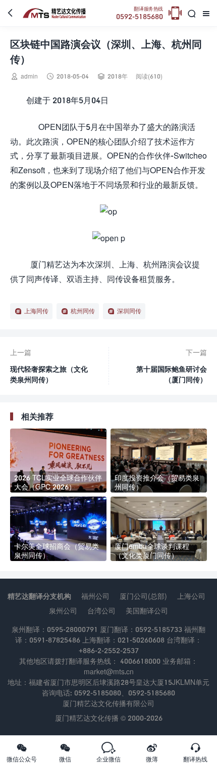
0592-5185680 (139, 13)
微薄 (152, 752)
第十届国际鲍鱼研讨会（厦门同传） (171, 374)
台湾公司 (101, 610)
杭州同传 (83, 311)
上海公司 (191, 596)
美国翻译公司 (147, 610)
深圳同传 (129, 311)
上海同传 (36, 311)
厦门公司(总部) (143, 596)
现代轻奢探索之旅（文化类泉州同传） (49, 374)
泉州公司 (63, 610)
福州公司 (95, 596)
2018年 (117, 76)
